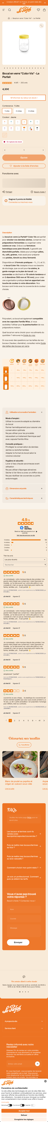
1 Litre (7, 111)
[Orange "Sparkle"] (24, 128)
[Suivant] (44, 3)
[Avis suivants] (44, 720)
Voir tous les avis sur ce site (26, 535)
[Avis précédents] (6, 720)
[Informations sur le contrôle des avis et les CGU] (36, 531)
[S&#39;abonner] (37, 1063)
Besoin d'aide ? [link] (40, 192)
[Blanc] (17, 128)
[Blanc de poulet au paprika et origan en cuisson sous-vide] (20, 764)
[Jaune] (24, 122)
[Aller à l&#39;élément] (4, 68)
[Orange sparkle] (4, 135)
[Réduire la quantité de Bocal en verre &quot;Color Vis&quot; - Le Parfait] (4, 150)
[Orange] (4, 122)
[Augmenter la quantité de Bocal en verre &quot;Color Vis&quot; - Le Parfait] (43, 150)
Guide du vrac (29, 335)
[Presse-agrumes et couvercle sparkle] (30, 128)
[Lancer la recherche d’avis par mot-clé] (45, 565)
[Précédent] (3, 3)
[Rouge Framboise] (11, 128)
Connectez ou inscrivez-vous (20, 202)
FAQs (29, 817)
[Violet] (4, 128)
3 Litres (31, 111)
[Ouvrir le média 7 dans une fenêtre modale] (41, 25)
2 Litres (19, 111)
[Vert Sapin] (30, 122)
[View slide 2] (22, 992)
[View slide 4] (28, 992)
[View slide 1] (19, 992)
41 (39, 720)
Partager (9, 192)
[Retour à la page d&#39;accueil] (9, 18)
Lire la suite (9, 789)
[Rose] (17, 122)
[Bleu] (11, 122)
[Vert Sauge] (37, 122)
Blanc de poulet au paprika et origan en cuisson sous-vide (18, 782)
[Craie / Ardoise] (37, 128)
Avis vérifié (9, 576)
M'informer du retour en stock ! (24, 98)
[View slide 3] (25, 992)
